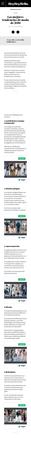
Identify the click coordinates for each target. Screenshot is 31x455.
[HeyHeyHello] (18, 4)
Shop (15, 13)
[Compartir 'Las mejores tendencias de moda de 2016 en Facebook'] (13, 32)
